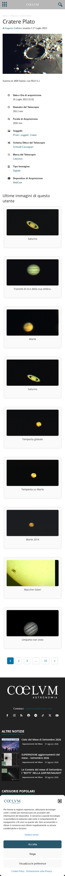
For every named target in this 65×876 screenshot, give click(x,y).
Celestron (18, 158)
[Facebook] (8, 715)
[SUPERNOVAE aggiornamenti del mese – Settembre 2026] (10, 759)
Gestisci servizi (32, 835)
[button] (60, 801)
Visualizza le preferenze (32, 863)
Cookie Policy (17, 871)
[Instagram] (15, 715)
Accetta (32, 844)
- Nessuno (14, 15)
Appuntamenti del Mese (32, 744)
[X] (50, 715)
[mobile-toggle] (4, 4)
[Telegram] (36, 715)
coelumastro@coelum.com (38, 708)
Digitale (16, 170)
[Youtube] (57, 715)
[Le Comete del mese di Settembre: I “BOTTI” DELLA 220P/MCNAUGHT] (10, 774)
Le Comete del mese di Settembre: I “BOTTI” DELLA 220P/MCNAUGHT (41, 771)
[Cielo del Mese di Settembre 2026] (10, 744)
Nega (32, 853)
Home (5, 15)
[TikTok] (43, 715)
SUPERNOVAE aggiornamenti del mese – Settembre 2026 (40, 756)
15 (45, 660)
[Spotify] (29, 715)
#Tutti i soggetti (21, 135)
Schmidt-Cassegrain (23, 147)
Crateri (33, 135)
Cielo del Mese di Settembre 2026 (41, 739)
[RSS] (22, 715)
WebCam (17, 182)
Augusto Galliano (13, 28)
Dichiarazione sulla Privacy (39, 871)
